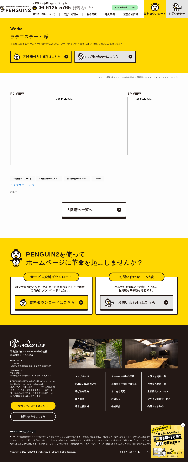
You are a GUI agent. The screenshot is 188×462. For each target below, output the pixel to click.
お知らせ (116, 399)
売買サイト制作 (155, 406)
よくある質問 (118, 391)
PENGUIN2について (43, 14)
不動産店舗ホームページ (49, 179)
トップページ (82, 376)
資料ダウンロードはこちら (33, 406)
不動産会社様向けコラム (124, 384)
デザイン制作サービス (159, 399)
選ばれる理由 (71, 14)
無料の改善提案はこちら (125, 7)
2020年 (97, 179)
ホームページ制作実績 (123, 376)
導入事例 (110, 14)
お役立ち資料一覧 (156, 376)
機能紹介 (116, 406)
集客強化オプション (157, 391)
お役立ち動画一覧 (156, 384)
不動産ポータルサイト (22, 179)
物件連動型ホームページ (77, 179)
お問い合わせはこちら (33, 416)
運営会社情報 (130, 14)
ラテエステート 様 (22, 185)
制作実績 (92, 14)
